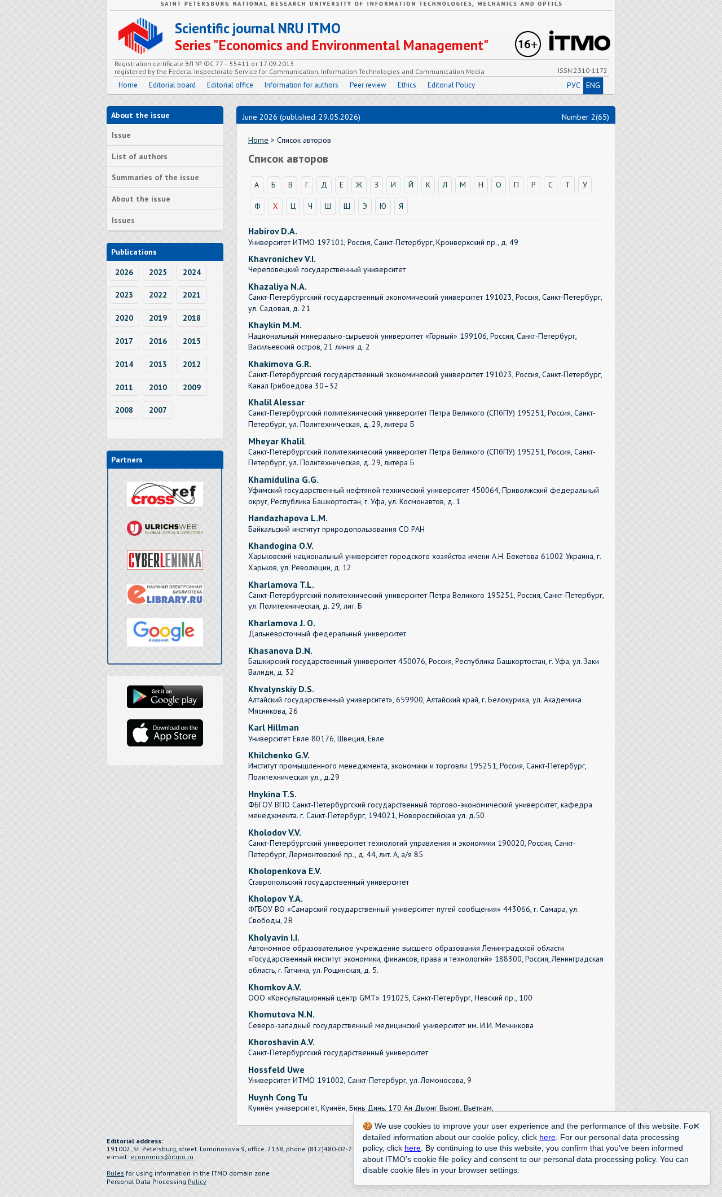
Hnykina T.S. (272, 794)
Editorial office (230, 85)
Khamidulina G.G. (283, 479)
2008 (124, 410)
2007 (158, 410)
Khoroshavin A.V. (281, 1041)
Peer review (368, 85)
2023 (124, 295)
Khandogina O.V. (281, 545)
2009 (192, 387)
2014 (124, 364)
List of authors (140, 156)
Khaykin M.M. (275, 324)
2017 (124, 341)
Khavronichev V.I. (282, 258)
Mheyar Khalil (276, 441)
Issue (121, 135)
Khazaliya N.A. (277, 286)
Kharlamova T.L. (281, 584)
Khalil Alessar (276, 402)
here (547, 1137)
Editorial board (172, 85)
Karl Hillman (273, 727)
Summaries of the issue (155, 177)
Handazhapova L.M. (288, 517)
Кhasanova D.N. (280, 650)
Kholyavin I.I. (274, 937)
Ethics (407, 85)
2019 (158, 318)
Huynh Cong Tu (277, 1097)
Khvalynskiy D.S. (281, 688)
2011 (124, 387)
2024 (192, 272)
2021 (192, 295)
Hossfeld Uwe (276, 1069)
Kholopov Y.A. (275, 898)
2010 (158, 387)
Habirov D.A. (272, 231)
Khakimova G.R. (279, 363)
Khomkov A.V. (274, 987)
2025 (158, 272)
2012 (192, 364)
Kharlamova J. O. (281, 622)
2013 (158, 364)
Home (128, 85)
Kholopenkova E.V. (285, 870)
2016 (158, 341)
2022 (158, 295)
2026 (124, 272)
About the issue (141, 199)
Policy (197, 1181)
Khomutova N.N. (281, 1014)
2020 (124, 318)
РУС (573, 85)
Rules (115, 1173)
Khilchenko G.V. (279, 755)
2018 (192, 318)
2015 (192, 341)
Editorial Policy (451, 85)
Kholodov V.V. (274, 832)
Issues (123, 220)
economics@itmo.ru (161, 1156)
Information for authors (301, 85)
